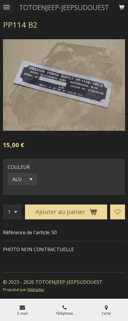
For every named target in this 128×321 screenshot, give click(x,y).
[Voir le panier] (121, 7)
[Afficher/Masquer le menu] (6, 7)
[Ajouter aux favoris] (117, 211)
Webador (35, 289)
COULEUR (19, 167)
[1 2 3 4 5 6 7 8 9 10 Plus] (12, 211)
